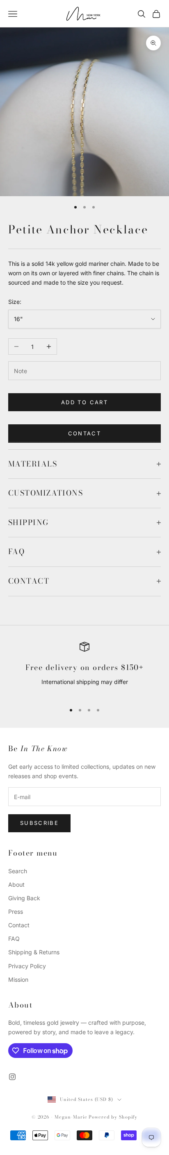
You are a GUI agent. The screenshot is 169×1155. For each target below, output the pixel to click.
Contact (84, 433)
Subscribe (39, 823)
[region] (84, 669)
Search (17, 870)
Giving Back (24, 898)
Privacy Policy (27, 965)
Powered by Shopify (113, 1117)
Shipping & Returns (33, 952)
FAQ (14, 938)
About (16, 884)
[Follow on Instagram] (12, 1077)
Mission (18, 979)
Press (15, 911)
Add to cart (84, 402)
